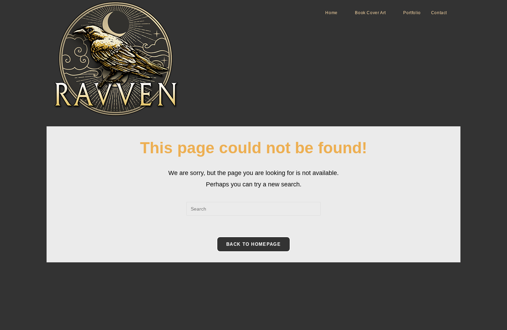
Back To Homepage (253, 244)
